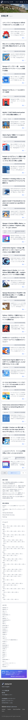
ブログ (17, 2)
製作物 (21, 2)
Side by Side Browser (7, 512)
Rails (3, 652)
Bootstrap (4, 645)
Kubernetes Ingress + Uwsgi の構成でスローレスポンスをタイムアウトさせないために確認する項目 (13, 250)
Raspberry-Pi (5, 620)
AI (3, 657)
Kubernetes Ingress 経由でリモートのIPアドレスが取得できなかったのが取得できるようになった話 (13, 362)
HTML (3, 648)
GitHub (3, 709)
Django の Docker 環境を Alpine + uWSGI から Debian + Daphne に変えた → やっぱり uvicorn (13, 225)
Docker (4, 629)
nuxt (3, 643)
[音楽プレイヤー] (24, 2)
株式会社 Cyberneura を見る (18, 676)
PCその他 (4, 627)
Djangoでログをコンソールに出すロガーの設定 (13, 91)
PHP (3, 623)
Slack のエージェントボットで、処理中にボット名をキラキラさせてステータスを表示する (13, 493)
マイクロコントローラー (8, 663)
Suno (3, 711)
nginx (3, 638)
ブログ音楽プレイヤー (7, 694)
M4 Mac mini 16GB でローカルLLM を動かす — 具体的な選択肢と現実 (13, 497)
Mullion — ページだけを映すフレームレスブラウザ (13, 506)
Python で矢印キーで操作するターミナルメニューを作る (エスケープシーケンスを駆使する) (13, 317)
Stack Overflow (16, 709)
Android (4, 631)
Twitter (9, 709)
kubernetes (5, 614)
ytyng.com (8, 2)
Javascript (4, 625)
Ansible (4, 666)
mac (3, 611)
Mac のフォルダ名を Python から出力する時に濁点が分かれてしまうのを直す (13, 46)
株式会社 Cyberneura (12, 706)
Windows (4, 647)
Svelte (3, 634)
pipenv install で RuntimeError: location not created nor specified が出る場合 (13, 203)
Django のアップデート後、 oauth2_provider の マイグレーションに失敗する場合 (13, 68)
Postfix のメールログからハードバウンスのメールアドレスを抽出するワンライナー (13, 340)
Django (4, 607)
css (3, 636)
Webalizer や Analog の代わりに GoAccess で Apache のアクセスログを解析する (13, 181)
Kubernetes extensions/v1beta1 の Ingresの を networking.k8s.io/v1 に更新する (14, 407)
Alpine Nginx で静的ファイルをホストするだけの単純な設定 (13, 136)
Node (3, 654)
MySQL (4, 618)
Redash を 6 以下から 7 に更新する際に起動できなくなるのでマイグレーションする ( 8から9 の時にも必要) (14, 159)
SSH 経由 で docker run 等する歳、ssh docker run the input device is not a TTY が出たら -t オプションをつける (13, 429)
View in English (5, 686)
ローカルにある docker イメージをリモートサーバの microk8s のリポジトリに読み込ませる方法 (13, 384)
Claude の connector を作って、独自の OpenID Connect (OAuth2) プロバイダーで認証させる (13, 486)
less (3, 661)
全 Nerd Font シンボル (7, 702)
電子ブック (5, 665)
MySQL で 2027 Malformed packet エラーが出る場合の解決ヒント (13, 113)
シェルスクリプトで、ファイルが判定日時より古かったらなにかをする (13, 452)
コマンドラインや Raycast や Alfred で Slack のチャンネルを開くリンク (13, 24)
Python (4, 609)
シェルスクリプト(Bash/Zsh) (9, 639)
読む (23, 37)
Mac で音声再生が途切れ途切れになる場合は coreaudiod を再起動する (13, 482)
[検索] (26, 2)
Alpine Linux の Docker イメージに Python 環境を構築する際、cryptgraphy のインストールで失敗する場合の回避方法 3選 (13, 272)
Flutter (4, 641)
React (3, 656)
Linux (3, 613)
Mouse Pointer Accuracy (8, 515)
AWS (3, 622)
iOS (3, 616)
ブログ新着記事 (5, 690)
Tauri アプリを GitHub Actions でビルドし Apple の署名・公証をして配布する (12, 490)
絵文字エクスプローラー (7, 700)
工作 (3, 650)
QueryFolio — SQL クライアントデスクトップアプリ (13, 509)
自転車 (4, 632)
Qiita (23, 709)
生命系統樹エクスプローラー (8, 698)
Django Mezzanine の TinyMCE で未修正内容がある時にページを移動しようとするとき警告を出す (14, 295)
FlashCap (4, 517)
